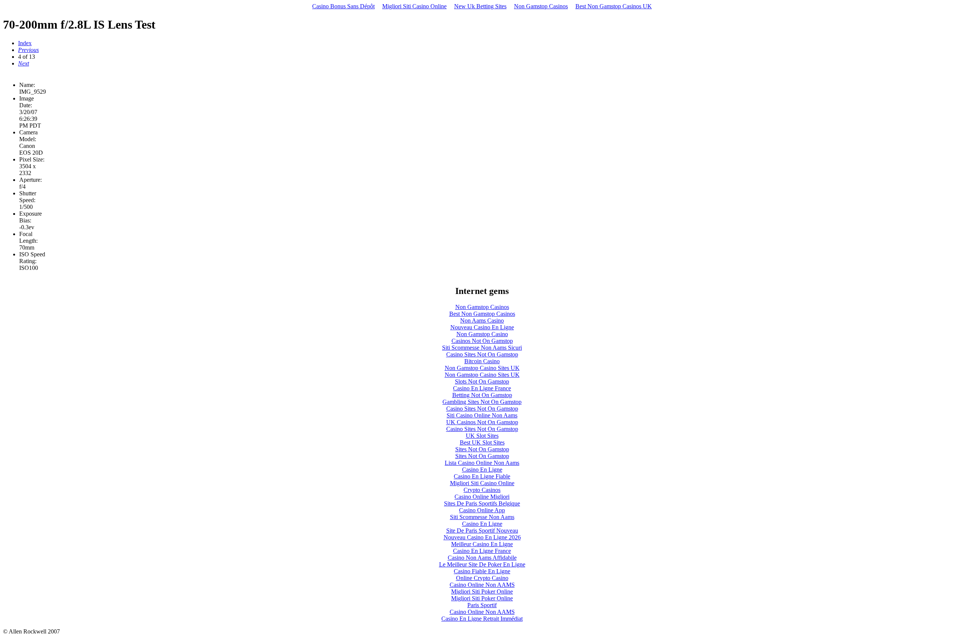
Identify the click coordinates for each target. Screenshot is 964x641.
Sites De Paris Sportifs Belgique (482, 503)
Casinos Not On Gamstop (482, 341)
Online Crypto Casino (482, 578)
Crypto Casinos (482, 490)
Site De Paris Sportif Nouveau (482, 530)
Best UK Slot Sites (482, 442)
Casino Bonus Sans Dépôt (343, 6)
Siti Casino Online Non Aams (482, 415)
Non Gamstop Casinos (541, 6)
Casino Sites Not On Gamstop (482, 354)
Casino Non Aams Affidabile (482, 557)
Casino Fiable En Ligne (482, 571)
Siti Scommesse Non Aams (482, 517)
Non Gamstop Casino (482, 334)
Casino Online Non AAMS (482, 585)
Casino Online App (482, 510)
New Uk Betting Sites (480, 6)
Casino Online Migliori (482, 496)
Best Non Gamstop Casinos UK (613, 6)
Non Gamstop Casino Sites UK (482, 368)
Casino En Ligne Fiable (482, 476)
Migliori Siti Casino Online (414, 6)
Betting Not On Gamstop (482, 395)
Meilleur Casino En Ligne (482, 544)
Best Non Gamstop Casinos (482, 314)
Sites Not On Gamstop (482, 449)
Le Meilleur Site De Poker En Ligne (482, 564)
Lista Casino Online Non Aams (482, 463)
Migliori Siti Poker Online (482, 591)
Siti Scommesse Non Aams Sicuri (482, 347)
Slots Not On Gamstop (482, 381)
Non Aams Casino (482, 320)
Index (25, 43)
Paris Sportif (482, 605)
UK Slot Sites (482, 435)
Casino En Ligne (482, 469)
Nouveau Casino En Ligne (482, 327)
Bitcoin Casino (482, 361)
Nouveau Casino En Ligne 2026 (482, 537)
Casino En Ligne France (482, 388)
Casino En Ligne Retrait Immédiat (482, 618)
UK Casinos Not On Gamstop (482, 422)
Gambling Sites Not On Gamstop (482, 402)
